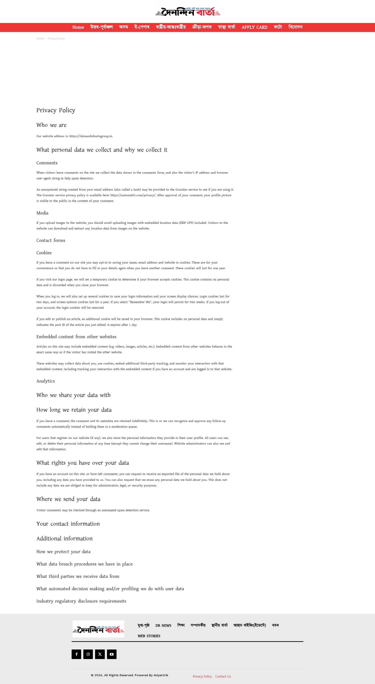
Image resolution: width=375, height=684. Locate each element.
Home (40, 38)
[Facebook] (76, 654)
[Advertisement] (187, 73)
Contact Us (223, 676)
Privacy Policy (202, 676)
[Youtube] (112, 654)
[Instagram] (88, 654)
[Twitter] (100, 654)
